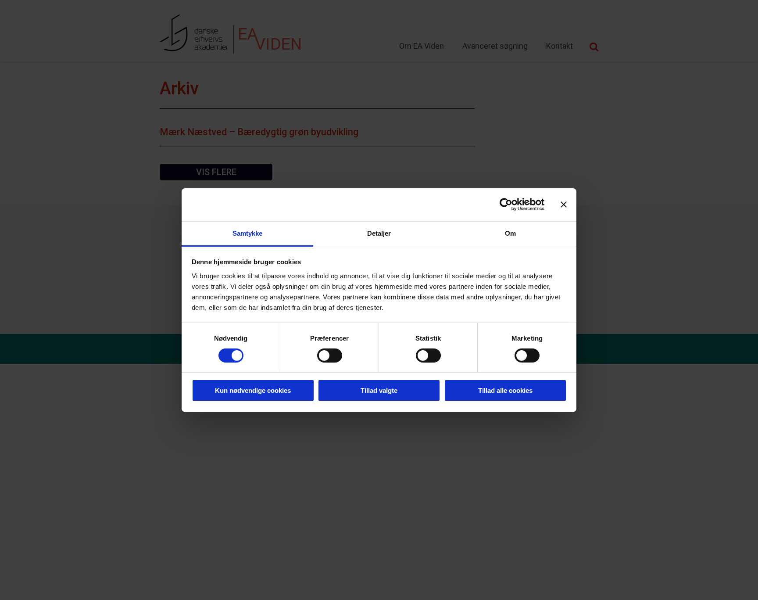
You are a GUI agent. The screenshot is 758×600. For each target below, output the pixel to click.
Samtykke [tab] (247, 233)
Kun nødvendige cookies (253, 390)
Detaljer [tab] (379, 233)
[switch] (329, 356)
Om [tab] (510, 233)
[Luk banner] (564, 204)
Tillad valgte (379, 390)
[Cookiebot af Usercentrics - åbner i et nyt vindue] (506, 204)
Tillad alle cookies (505, 390)
